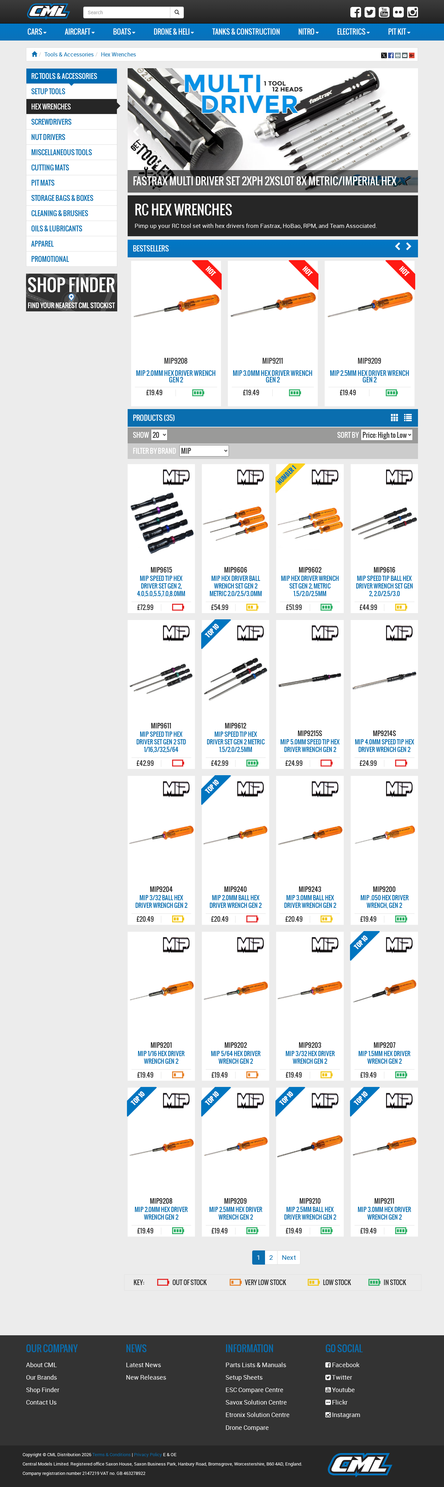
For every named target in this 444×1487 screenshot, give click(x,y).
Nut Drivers (48, 137)
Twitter (341, 1377)
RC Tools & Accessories (64, 76)
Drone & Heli (172, 32)
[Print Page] (398, 54)
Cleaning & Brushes (59, 213)
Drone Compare (247, 1427)
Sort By (348, 435)
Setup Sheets (244, 1377)
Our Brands (41, 1377)
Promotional (50, 259)
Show (141, 435)
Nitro (307, 32)
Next (289, 1258)
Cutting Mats (50, 167)
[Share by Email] (405, 54)
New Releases (146, 1377)
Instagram (345, 1414)
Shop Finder (42, 1390)
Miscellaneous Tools (61, 152)
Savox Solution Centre (256, 1402)
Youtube (343, 1390)
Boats (122, 32)
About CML (41, 1365)
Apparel (42, 244)
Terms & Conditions (111, 1454)
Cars (35, 32)
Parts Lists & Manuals (255, 1365)
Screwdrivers (51, 122)
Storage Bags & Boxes (62, 198)
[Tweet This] (384, 54)
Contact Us (41, 1402)
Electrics (352, 32)
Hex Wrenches (118, 54)
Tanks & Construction (246, 32)
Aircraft (78, 32)
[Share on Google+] (412, 54)
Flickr (339, 1402)
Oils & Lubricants (56, 228)
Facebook (345, 1365)
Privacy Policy (148, 1454)
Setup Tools (48, 91)
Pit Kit (397, 32)
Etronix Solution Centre (257, 1414)
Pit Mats (42, 183)
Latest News (143, 1365)
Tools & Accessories (69, 54)
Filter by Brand (154, 450)
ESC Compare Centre (254, 1390)
